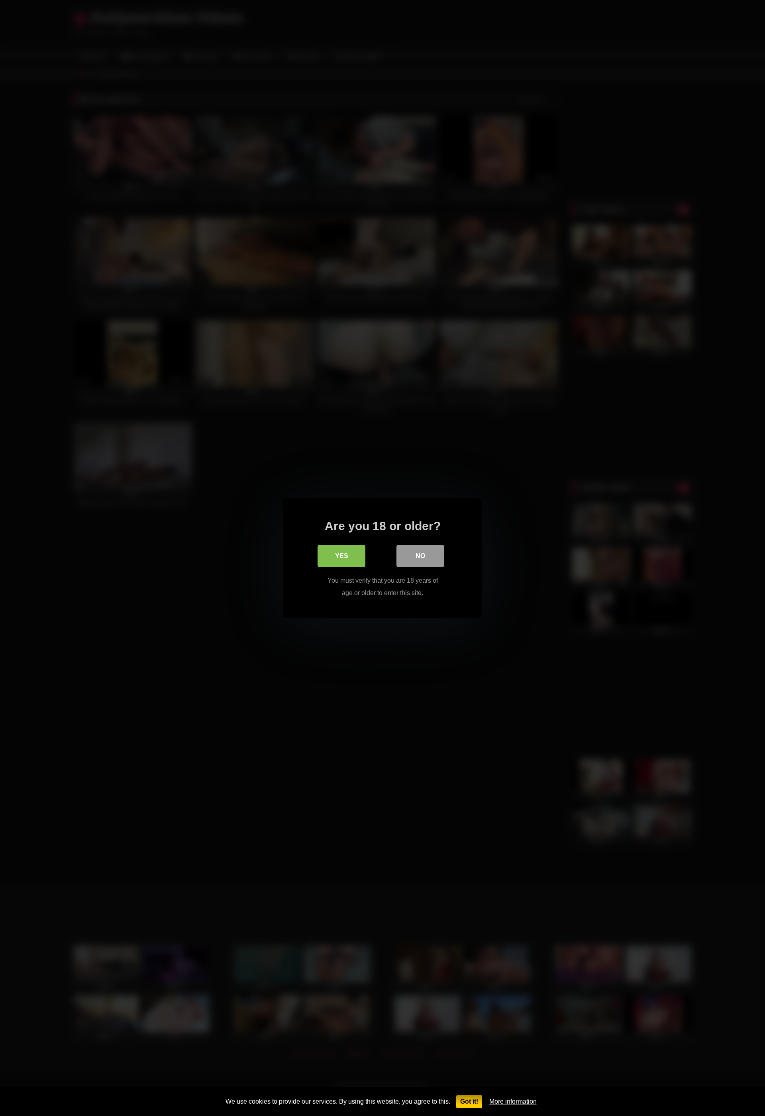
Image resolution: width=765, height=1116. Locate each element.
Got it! (469, 1101)
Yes (341, 555)
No (420, 555)
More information (513, 1101)
